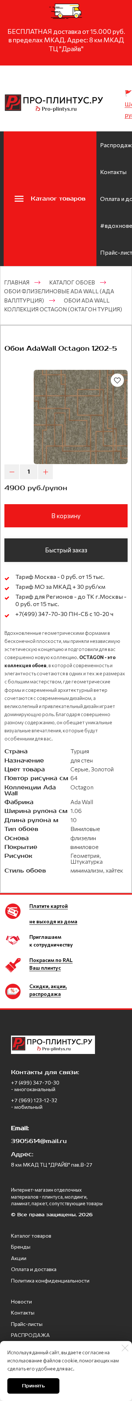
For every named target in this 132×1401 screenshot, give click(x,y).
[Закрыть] (125, 1348)
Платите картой (48, 906)
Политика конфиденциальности (50, 1280)
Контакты (113, 171)
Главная (16, 282)
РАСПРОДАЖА (30, 1335)
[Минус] (11, 471)
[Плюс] (45, 471)
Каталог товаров (31, 1235)
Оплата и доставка (33, 1269)
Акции (18, 1258)
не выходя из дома (53, 921)
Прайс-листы (27, 1324)
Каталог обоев (72, 282)
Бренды (20, 1246)
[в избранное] (117, 380)
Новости (21, 1301)
